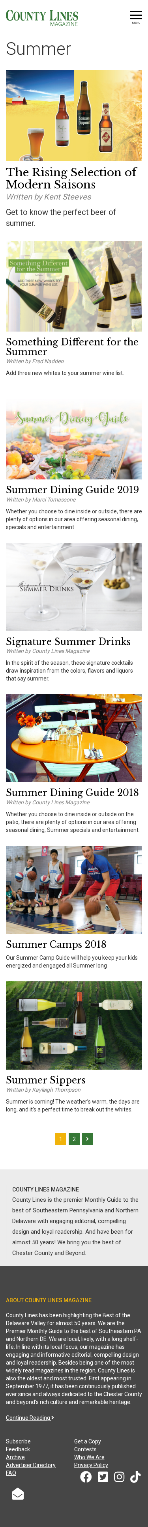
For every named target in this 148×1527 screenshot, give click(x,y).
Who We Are (89, 1457)
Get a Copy (87, 1441)
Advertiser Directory (31, 1465)
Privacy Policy (91, 1465)
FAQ (11, 1473)
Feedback (18, 1449)
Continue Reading (28, 1418)
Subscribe (18, 1441)
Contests (85, 1449)
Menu (136, 22)
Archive (15, 1457)
